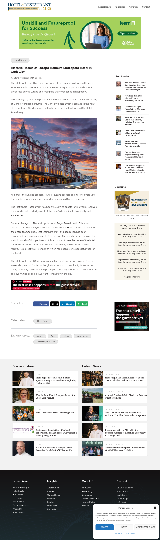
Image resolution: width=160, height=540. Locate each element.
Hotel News (20, 60)
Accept (104, 527)
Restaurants (18, 502)
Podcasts (51, 509)
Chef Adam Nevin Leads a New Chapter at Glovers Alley (135, 133)
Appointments (53, 488)
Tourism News (19, 505)
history (66, 336)
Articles (50, 491)
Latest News (104, 7)
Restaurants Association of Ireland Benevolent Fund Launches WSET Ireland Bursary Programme (56, 433)
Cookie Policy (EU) (90, 498)
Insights (50, 502)
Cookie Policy (120, 533)
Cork (53, 336)
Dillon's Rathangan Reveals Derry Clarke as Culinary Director (135, 109)
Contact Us (87, 495)
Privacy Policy (130, 533)
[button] (155, 508)
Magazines (119, 7)
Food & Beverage (20, 487)
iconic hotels (82, 336)
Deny (124, 527)
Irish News (17, 498)
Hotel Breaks (18, 491)
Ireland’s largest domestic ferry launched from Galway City (135, 143)
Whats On (17, 509)
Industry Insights (114, 374)
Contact (146, 7)
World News (18, 512)
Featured (40, 374)
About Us (86, 488)
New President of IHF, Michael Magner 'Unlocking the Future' (134, 98)
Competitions (53, 495)
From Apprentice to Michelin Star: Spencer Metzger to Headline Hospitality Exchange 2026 (56, 380)
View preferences (145, 527)
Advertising (87, 491)
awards (39, 336)
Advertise (133, 7)
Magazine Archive (132, 277)
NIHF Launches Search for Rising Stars (55, 413)
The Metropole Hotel (45, 342)
